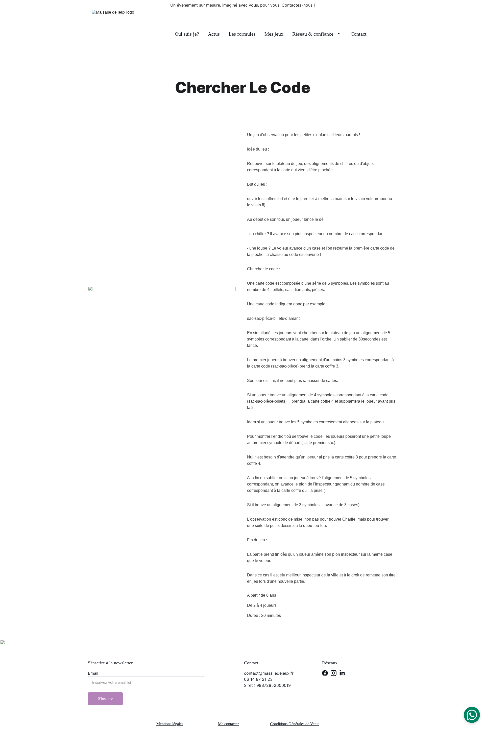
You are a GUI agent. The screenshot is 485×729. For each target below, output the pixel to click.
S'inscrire (105, 698)
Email (93, 673)
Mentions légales (169, 724)
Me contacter (228, 724)
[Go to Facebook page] (325, 673)
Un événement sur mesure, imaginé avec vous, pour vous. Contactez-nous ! (242, 5)
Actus (214, 34)
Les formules (242, 34)
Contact (359, 34)
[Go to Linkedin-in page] (342, 673)
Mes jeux (273, 34)
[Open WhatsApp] (472, 715)
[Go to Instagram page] (333, 673)
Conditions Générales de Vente (294, 724)
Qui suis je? (187, 34)
